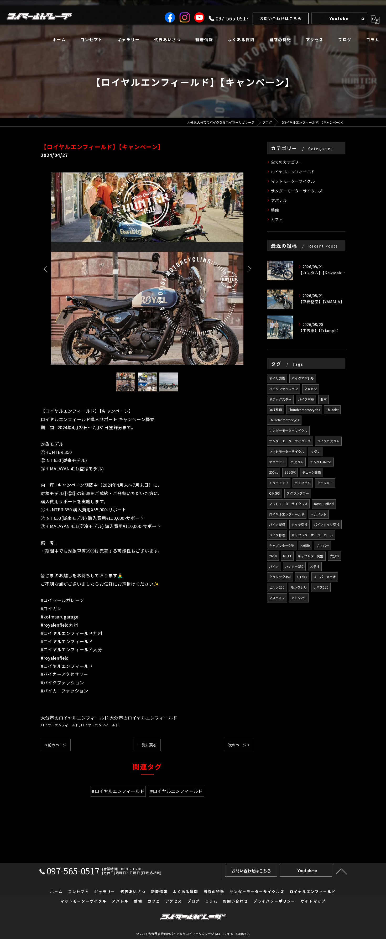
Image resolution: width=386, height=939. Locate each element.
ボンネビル (303, 482)
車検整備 (275, 409)
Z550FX (290, 472)
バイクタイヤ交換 (327, 524)
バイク (274, 566)
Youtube (339, 18)
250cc (273, 472)
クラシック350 (280, 576)
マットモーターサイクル (293, 181)
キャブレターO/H (281, 545)
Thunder (332, 409)
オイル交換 (277, 378)
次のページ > (239, 744)
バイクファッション (283, 388)
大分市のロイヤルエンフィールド (74, 718)
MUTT (287, 556)
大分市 (335, 556)
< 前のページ (55, 744)
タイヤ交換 (299, 524)
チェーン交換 (311, 472)
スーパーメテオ (325, 576)
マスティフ (277, 597)
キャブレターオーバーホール (312, 535)
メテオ (315, 566)
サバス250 (320, 587)
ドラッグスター (280, 399)
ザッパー (322, 545)
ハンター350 (294, 566)
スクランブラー (297, 493)
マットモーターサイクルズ (288, 503)
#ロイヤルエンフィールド (118, 791)
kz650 (305, 545)
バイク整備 (277, 524)
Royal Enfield (324, 503)
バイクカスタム (328, 441)
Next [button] (248, 268)
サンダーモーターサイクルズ (297, 190)
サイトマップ (313, 901)
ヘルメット (319, 514)
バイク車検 (306, 399)
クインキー (325, 482)
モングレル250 (321, 462)
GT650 (302, 576)
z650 (273, 556)
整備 (275, 210)
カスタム (297, 462)
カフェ (277, 219)
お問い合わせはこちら (281, 18)
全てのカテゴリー (287, 162)
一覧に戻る (147, 744)
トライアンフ (278, 482)
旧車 (323, 399)
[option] (147, 268)
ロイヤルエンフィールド (60, 724)
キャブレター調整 (311, 556)
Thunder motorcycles (304, 409)
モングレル (299, 587)
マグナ (315, 451)
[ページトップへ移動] (341, 870)
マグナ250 (276, 462)
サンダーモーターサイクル (288, 430)
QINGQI (274, 493)
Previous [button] (46, 268)
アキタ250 (298, 597)
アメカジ (310, 388)
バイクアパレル (302, 378)
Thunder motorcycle (284, 420)
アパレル (279, 200)
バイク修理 (277, 535)
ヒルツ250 (276, 587)
